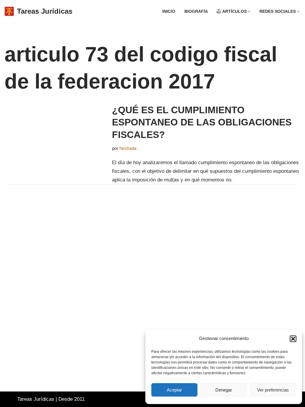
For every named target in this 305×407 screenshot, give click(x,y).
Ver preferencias (273, 389)
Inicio (168, 11)
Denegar (223, 389)
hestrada (127, 148)
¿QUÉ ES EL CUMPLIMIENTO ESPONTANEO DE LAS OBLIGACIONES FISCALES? (202, 122)
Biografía (196, 11)
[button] (293, 339)
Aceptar (174, 389)
